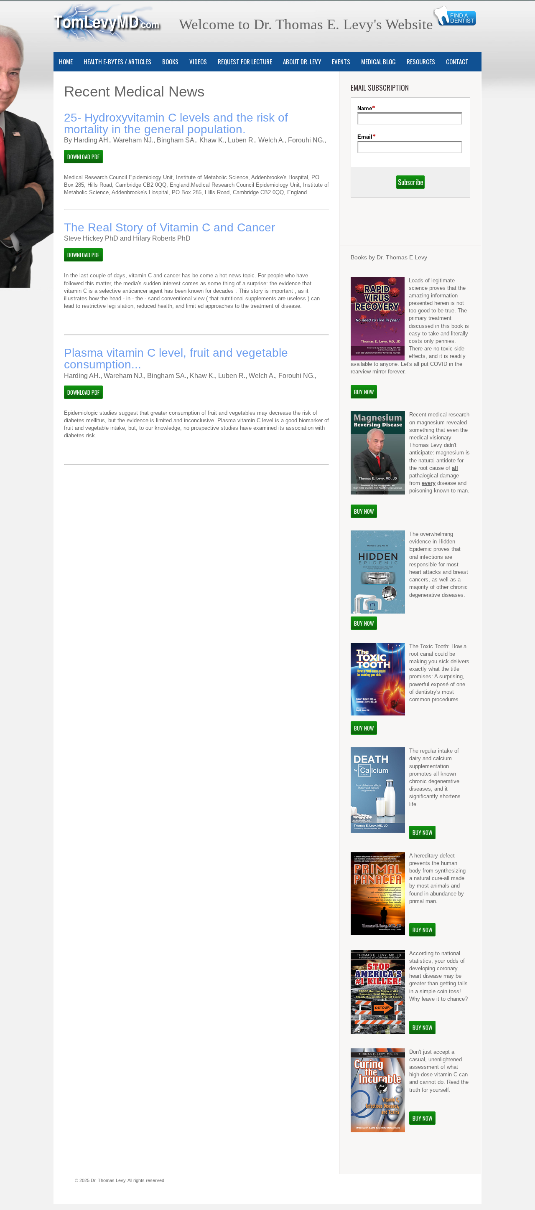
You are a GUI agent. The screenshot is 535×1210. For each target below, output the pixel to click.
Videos (198, 61)
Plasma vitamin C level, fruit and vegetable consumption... (176, 358)
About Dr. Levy (302, 61)
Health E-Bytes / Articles (117, 61)
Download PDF (83, 156)
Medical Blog (378, 61)
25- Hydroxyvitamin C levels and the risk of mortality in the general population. (176, 123)
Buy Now (364, 392)
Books (170, 61)
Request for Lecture (245, 61)
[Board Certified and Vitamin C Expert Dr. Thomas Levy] (108, 36)
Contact (457, 61)
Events (341, 61)
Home (66, 61)
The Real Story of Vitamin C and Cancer (169, 227)
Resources (421, 61)
